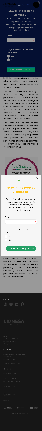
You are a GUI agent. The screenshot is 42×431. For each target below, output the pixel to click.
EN (28, 5)
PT (23, 5)
